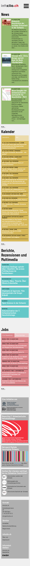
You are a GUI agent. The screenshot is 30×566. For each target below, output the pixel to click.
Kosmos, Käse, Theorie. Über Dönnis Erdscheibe (14, 282)
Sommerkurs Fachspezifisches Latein (14, 195)
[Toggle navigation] (26, 6)
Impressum (5, 540)
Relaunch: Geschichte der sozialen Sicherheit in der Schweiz (20, 24)
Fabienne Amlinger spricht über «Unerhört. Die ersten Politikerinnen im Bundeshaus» (13, 270)
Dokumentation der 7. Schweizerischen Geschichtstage (11, 313)
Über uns (5, 537)
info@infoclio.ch (7, 516)
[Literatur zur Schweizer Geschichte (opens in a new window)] (4, 482)
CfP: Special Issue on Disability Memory (14, 200)
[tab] (8, 138)
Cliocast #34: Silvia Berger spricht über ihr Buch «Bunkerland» (20, 59)
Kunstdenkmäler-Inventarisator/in (13, 352)
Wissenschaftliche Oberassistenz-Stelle (15, 368)
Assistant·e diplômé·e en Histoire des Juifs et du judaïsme (14, 382)
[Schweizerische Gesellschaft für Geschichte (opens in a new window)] (15, 409)
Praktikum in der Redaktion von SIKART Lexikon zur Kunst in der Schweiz (14, 357)
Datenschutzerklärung (8, 526)
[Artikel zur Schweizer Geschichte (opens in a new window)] (4, 477)
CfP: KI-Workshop (7, 175)
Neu (17, 137)
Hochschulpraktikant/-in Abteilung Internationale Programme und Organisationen (14, 374)
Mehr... (3, 126)
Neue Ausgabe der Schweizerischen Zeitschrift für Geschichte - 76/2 (19, 93)
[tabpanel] (15, 191)
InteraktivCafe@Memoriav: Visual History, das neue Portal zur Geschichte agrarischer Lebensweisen (14, 212)
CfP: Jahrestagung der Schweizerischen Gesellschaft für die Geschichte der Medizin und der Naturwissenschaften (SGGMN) (15, 182)
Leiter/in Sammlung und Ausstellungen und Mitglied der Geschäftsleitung (14, 346)
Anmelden (5, 523)
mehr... (3, 244)
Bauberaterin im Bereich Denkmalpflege (15, 363)
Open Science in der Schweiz (14, 303)
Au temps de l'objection (9, 158)
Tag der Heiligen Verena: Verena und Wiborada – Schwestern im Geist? (13, 170)
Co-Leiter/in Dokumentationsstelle (13, 341)
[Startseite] (9, 5)
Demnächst (5, 137)
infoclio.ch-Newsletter (6, 551)
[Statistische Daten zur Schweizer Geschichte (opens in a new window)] (4, 493)
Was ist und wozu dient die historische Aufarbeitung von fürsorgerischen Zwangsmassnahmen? (14, 146)
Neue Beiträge (20, 335)
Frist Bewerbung (7, 335)
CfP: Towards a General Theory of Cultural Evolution (12, 163)
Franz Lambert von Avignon (10, 237)
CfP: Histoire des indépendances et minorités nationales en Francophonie (14, 190)
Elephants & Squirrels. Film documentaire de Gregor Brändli (13, 293)
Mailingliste (17, 463)
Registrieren (6, 528)
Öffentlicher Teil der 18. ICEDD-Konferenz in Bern (12, 232)
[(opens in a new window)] (15, 456)
